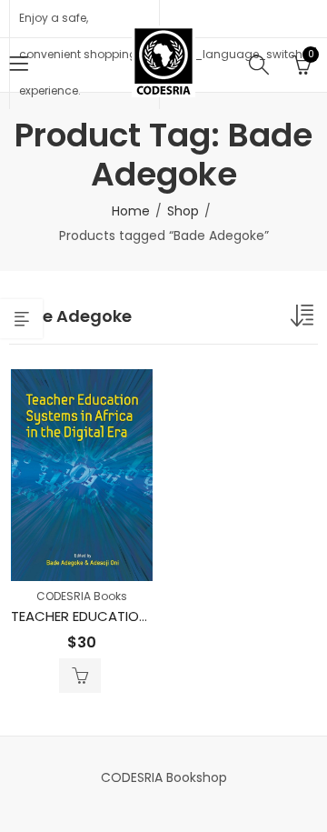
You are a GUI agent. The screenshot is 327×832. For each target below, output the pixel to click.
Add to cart (80, 675)
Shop (183, 211)
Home (131, 211)
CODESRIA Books (81, 596)
